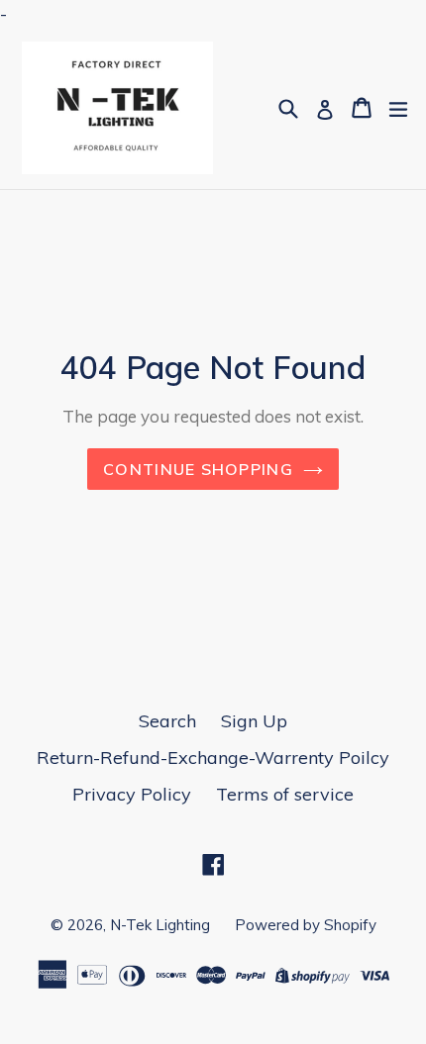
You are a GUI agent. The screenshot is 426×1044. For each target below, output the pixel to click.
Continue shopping (198, 469)
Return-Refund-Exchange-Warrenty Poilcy (213, 757)
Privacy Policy (131, 794)
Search (167, 721)
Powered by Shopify (305, 924)
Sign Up (254, 721)
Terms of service (285, 794)
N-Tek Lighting (160, 924)
